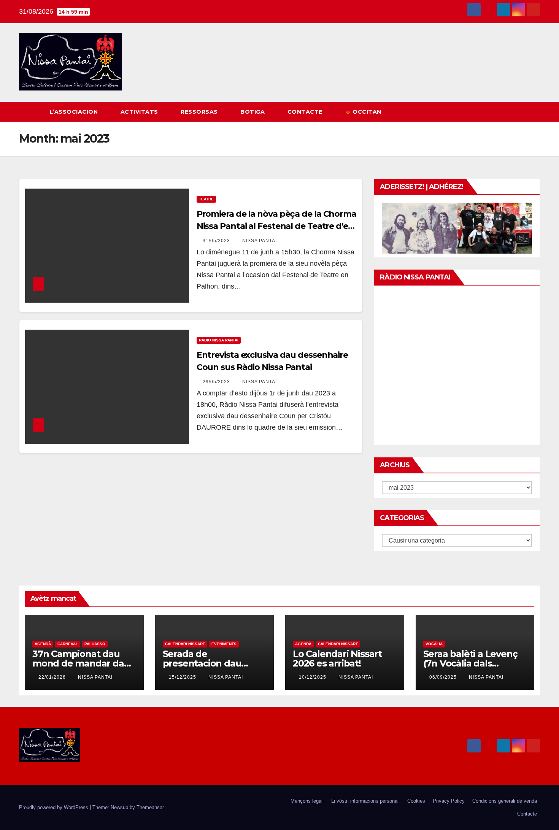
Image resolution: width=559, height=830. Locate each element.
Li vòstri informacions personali (365, 801)
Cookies (416, 801)
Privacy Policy (449, 801)
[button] (520, 111)
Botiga (253, 111)
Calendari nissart (185, 644)
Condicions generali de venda (504, 801)
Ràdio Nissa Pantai (218, 340)
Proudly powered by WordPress (54, 807)
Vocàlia (434, 644)
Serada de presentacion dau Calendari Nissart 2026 (212, 663)
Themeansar (150, 807)
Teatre (206, 199)
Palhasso (94, 644)
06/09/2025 (443, 677)
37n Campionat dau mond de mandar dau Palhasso (81, 663)
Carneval (67, 644)
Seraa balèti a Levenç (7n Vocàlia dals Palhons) (470, 663)
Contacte (305, 111)
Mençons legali (307, 801)
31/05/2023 (217, 240)
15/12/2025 (183, 677)
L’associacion (75, 111)
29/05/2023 (217, 381)
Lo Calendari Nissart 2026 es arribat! (337, 658)
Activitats (140, 111)
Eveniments (224, 644)
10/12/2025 (313, 677)
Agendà (43, 644)
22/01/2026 (52, 677)
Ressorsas (200, 111)
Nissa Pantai (259, 240)
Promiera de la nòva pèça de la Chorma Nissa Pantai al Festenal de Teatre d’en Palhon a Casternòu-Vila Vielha (276, 226)
